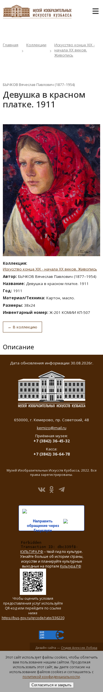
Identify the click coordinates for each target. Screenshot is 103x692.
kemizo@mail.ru (51, 427)
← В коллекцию (22, 327)
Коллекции (36, 44)
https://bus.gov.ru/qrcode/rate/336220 (33, 617)
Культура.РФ (70, 566)
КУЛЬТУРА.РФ (31, 551)
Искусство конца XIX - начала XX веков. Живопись (74, 50)
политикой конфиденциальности (51, 676)
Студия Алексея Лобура (79, 647)
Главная (10, 44)
